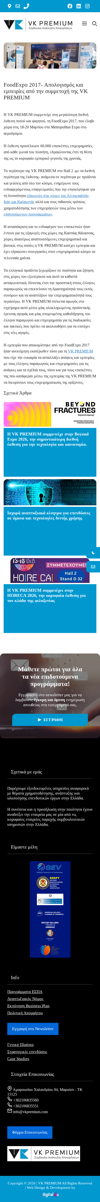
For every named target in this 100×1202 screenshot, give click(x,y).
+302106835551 (25, 1106)
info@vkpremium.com (30, 1112)
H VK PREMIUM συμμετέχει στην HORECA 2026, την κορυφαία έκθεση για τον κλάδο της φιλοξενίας (46, 595)
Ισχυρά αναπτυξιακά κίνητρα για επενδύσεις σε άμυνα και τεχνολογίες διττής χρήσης (48, 515)
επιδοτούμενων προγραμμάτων (28, 214)
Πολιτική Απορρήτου (25, 1013)
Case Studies (18, 1059)
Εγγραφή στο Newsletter (33, 1028)
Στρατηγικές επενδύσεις (27, 1051)
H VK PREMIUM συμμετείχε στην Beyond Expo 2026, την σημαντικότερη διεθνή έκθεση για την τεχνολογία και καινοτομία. (48, 439)
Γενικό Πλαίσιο (20, 1044)
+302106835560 (25, 1100)
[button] (84, 24)
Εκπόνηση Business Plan (28, 1006)
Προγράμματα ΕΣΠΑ (24, 991)
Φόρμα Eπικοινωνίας (30, 1132)
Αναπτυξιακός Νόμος (25, 998)
